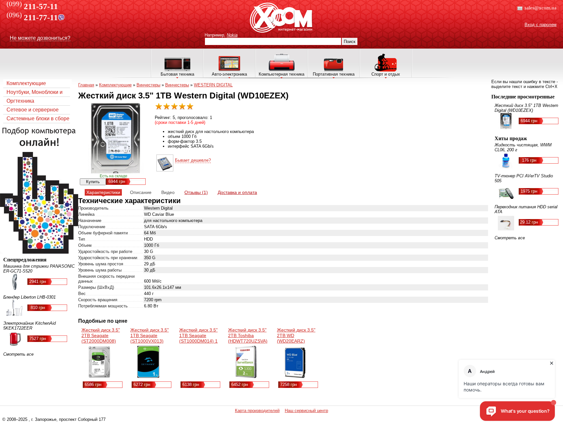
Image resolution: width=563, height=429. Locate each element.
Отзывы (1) (196, 192)
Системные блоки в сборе (38, 118)
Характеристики (103, 192)
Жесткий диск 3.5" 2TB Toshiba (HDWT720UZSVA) (247, 335)
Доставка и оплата (237, 192)
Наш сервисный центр (306, 410)
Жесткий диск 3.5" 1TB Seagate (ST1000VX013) (149, 335)
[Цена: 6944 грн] (164, 170)
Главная (86, 84)
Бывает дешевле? (193, 160)
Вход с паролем (540, 24)
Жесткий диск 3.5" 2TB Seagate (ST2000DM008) (100, 335)
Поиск (349, 41)
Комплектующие (26, 83)
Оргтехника (20, 101)
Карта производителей (257, 410)
